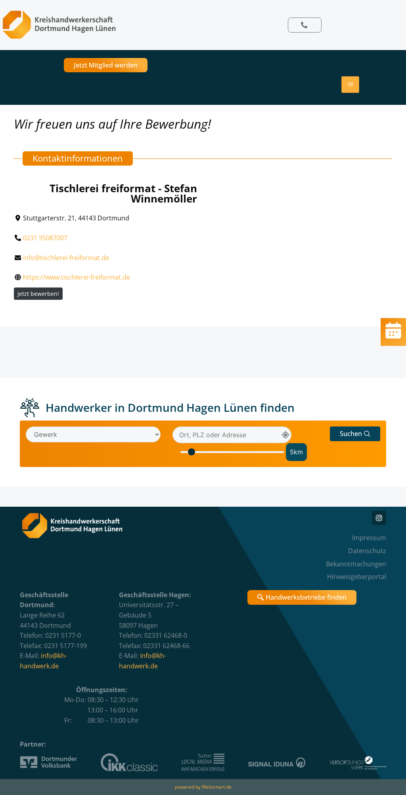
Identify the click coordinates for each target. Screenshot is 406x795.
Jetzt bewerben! (38, 293)
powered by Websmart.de (203, 786)
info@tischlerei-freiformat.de (66, 257)
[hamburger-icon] (350, 84)
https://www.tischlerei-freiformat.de (76, 277)
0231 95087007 (45, 237)
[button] (355, 433)
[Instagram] (379, 518)
